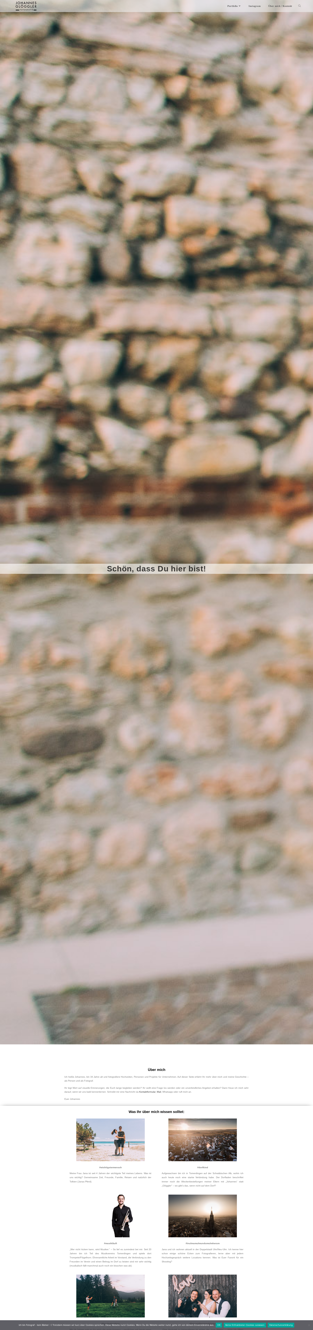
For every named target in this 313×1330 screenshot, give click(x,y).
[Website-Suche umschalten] (299, 6)
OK (218, 1325)
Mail (159, 1091)
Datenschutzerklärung (281, 1325)
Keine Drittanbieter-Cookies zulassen (244, 1325)
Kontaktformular (147, 1091)
